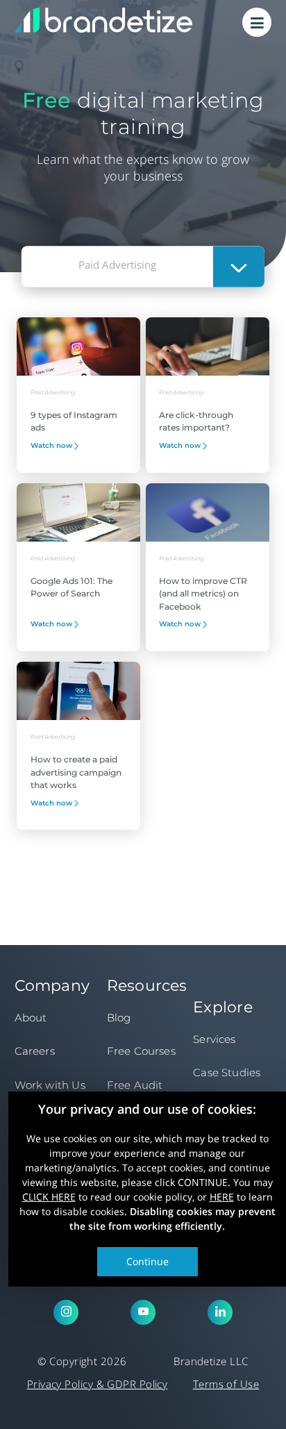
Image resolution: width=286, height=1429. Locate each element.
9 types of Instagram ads (74, 421)
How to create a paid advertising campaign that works (76, 772)
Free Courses (141, 1051)
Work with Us (50, 1085)
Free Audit (135, 1085)
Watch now (52, 445)
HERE (222, 1196)
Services (214, 1039)
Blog (119, 1017)
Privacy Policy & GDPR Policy (97, 1384)
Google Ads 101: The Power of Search (71, 587)
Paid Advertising (53, 392)
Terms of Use (226, 1384)
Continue (147, 1260)
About (31, 1017)
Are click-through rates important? (196, 421)
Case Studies (226, 1072)
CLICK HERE (49, 1196)
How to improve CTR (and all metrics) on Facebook (203, 594)
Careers (35, 1051)
